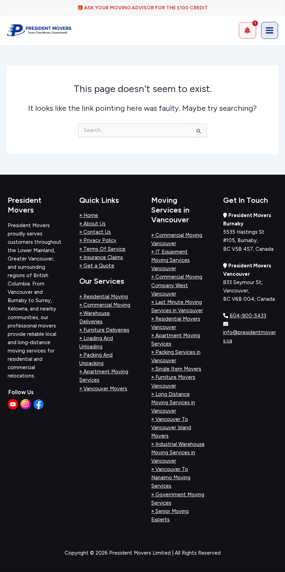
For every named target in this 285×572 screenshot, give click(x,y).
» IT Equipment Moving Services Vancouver (170, 260)
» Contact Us (95, 232)
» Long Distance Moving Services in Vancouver (173, 402)
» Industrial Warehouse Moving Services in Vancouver (178, 452)
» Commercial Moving (104, 305)
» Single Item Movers (176, 369)
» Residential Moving (103, 296)
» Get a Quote (96, 266)
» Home (88, 215)
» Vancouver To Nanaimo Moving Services (170, 477)
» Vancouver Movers (103, 389)
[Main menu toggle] (269, 30)
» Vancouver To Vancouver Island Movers (171, 427)
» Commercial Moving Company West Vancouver (176, 285)
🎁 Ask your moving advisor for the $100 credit (142, 8)
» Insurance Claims (101, 257)
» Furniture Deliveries (104, 330)
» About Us (92, 224)
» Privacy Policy (97, 240)
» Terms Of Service (102, 249)
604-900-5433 (248, 316)
